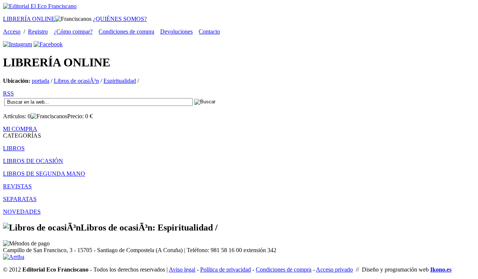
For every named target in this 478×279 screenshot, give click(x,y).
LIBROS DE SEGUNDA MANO (44, 173)
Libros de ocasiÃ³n (76, 81)
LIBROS (14, 148)
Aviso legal (182, 269)
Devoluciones (176, 31)
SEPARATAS (20, 199)
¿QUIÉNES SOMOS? (120, 19)
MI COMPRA (20, 129)
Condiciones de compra (126, 31)
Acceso (12, 31)
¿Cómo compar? (73, 31)
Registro (38, 31)
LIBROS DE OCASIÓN (33, 161)
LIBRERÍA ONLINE (29, 19)
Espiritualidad (119, 81)
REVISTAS (17, 186)
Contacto (209, 31)
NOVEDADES (22, 212)
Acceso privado (334, 269)
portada (40, 81)
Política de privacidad (225, 269)
